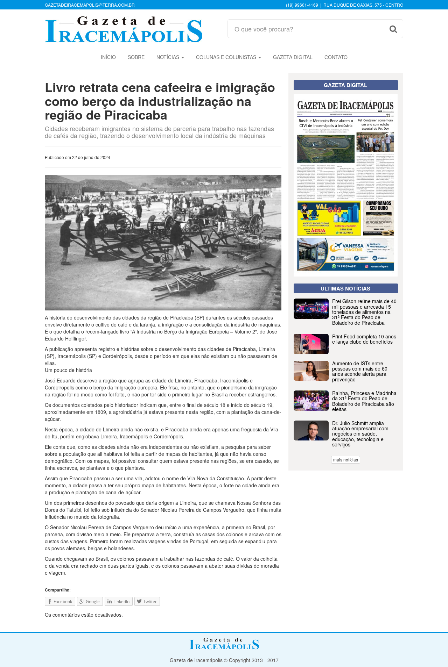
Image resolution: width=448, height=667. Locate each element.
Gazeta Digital (293, 56)
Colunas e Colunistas (227, 56)
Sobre (136, 56)
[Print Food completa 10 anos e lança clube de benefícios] (346, 352)
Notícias (168, 56)
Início (108, 56)
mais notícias (345, 459)
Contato (336, 56)
